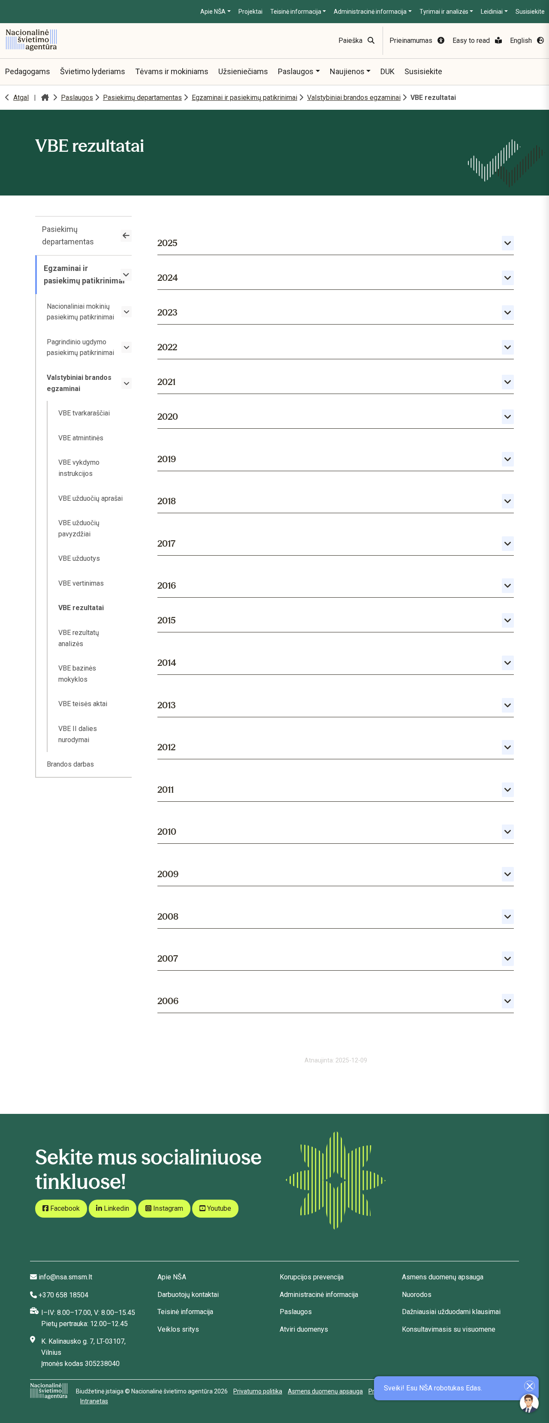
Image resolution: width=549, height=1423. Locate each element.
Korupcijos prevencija (312, 1277)
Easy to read (472, 40)
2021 (166, 381)
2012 (166, 747)
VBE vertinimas (81, 583)
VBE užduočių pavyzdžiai (79, 528)
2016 (166, 585)
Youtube (218, 1208)
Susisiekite (530, 11)
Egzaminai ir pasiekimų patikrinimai (244, 97)
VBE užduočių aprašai (90, 498)
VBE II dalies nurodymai (77, 734)
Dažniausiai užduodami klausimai (451, 1312)
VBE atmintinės (80, 438)
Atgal (21, 97)
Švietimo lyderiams (92, 71)
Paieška (351, 40)
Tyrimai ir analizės (443, 11)
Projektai (250, 11)
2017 (166, 543)
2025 (167, 243)
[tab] (335, 241)
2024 (167, 277)
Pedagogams (27, 71)
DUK (387, 71)
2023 (167, 312)
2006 (167, 1001)
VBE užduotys (79, 558)
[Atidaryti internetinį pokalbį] (529, 1403)
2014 (166, 662)
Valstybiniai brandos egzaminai (354, 97)
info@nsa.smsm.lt (65, 1277)
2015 (166, 620)
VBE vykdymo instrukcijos (79, 468)
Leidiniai (492, 11)
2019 (166, 459)
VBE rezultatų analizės (78, 638)
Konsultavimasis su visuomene (448, 1329)
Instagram (167, 1208)
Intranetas (94, 1401)
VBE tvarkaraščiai (84, 413)
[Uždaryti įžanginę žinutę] (529, 1386)
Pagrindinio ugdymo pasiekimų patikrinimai (80, 347)
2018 (166, 501)
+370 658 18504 (63, 1295)
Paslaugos (296, 71)
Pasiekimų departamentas (142, 97)
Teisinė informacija (295, 11)
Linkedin (115, 1208)
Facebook (64, 1208)
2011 (165, 789)
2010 (166, 831)
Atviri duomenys (304, 1329)
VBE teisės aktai (82, 704)
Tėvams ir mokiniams (171, 71)
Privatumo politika (257, 1391)
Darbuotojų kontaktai (188, 1295)
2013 (166, 705)
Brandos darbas (70, 764)
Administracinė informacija (370, 11)
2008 (167, 916)
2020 (167, 416)
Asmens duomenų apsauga (442, 1277)
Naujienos (347, 71)
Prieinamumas (411, 40)
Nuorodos (416, 1295)
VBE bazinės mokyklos (77, 673)
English (522, 40)
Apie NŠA (213, 11)
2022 (167, 347)
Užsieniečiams (243, 71)
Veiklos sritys (178, 1329)
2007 (167, 958)
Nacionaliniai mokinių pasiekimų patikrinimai (80, 312)
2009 (167, 874)
